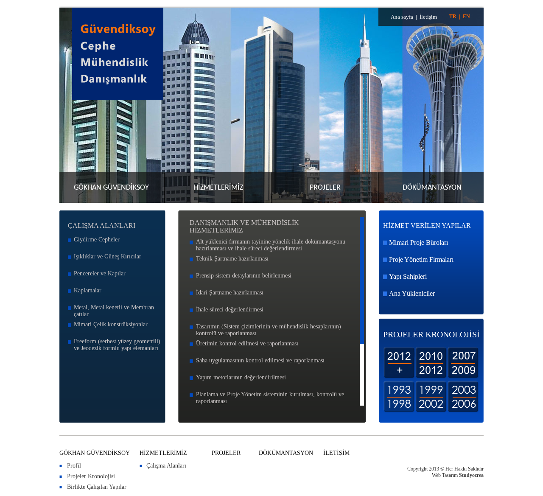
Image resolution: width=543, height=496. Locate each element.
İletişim (428, 17)
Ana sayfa (402, 17)
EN (466, 17)
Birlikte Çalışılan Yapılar (96, 487)
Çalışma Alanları (166, 465)
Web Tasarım (445, 475)
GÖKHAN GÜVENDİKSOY (111, 188)
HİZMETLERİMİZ (218, 188)
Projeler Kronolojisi (91, 476)
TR (452, 17)
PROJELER (325, 188)
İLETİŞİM (336, 453)
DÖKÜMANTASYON (432, 188)
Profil (74, 465)
